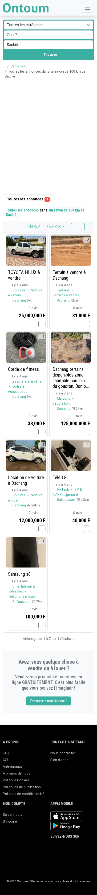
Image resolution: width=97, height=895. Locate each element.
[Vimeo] (53, 854)
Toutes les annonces (27, 199)
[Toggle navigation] (87, 7)
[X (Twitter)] (60, 846)
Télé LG (59, 477)
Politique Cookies (16, 780)
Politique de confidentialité (23, 794)
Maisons (64, 399)
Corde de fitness (23, 369)
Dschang (19, 300)
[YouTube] (87, 846)
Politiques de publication (22, 787)
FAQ (6, 753)
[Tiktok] (81, 846)
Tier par (54, 226)
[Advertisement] (48, 133)
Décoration (61, 404)
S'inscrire (10, 822)
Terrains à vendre (66, 295)
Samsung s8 (19, 574)
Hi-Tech (63, 490)
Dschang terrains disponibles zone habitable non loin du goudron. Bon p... (71, 377)
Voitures (19, 290)
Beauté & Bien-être (27, 382)
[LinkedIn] (74, 846)
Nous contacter (62, 753)
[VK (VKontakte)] (60, 854)
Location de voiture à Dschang (26, 480)
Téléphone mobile (22, 597)
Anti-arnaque (13, 767)
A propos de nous (16, 773)
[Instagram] (67, 846)
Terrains (64, 290)
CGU (6, 760)
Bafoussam (66, 500)
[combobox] (48, 44)
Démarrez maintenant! (48, 701)
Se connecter (13, 815)
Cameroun (19, 66)
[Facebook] (53, 846)
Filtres (33, 226)
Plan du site (59, 760)
